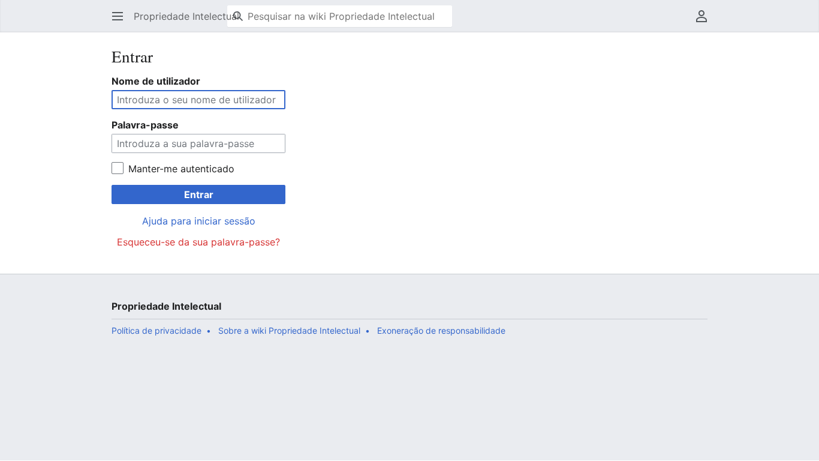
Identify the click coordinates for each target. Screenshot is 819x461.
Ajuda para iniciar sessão (198, 221)
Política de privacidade (156, 330)
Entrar (198, 194)
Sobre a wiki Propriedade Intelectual (289, 330)
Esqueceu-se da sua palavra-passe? (198, 242)
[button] (117, 16)
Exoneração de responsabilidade (441, 330)
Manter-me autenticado (181, 169)
